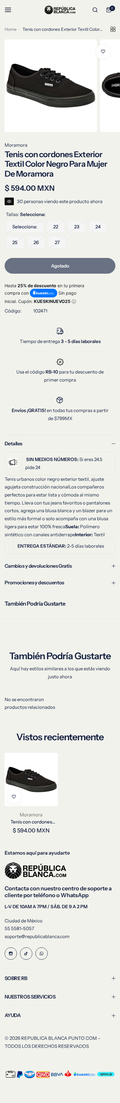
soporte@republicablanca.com (37, 936)
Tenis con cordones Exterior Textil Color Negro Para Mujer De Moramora (31, 822)
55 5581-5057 (19, 928)
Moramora (16, 145)
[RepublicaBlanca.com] (60, 10)
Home (11, 29)
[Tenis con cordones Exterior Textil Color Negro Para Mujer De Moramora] (31, 779)
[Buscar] (95, 10)
